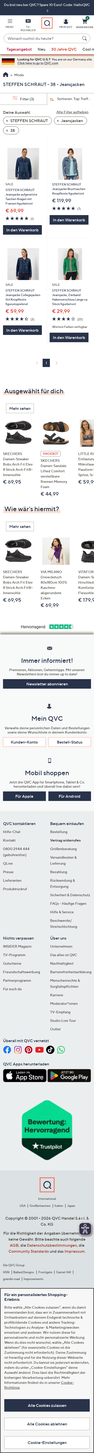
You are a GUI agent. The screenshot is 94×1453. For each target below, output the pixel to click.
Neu (41, 49)
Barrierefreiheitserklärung (70, 972)
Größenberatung (63, 849)
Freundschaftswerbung (21, 972)
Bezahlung (58, 872)
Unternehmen (61, 946)
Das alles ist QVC (63, 955)
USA (23, 1206)
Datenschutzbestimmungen (52, 1245)
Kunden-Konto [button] (24, 742)
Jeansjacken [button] (71, 120)
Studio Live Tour (63, 1020)
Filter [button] (26, 99)
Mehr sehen (20, 408)
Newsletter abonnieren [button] (47, 683)
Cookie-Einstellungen (47, 1442)
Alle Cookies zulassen (47, 1405)
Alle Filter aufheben (72, 112)
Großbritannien (40, 1206)
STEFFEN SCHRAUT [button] (29, 120)
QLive (8, 863)
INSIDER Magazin (17, 946)
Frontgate (45, 1272)
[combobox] (42, 38)
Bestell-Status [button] (69, 742)
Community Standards (29, 1251)
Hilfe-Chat (11, 832)
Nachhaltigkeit (61, 963)
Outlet (55, 1029)
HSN (6, 1272)
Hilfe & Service (62, 912)
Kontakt (9, 840)
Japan (71, 1206)
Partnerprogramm (17, 980)
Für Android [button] (69, 796)
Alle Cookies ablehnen (47, 1423)
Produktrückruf (15, 889)
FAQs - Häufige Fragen (68, 903)
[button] (10, 24)
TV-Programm (14, 955)
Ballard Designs (23, 1272)
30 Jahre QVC (64, 49)
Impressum (74, 1251)
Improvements (33, 1279)
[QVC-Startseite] (5, 75)
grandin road (11, 1279)
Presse (8, 872)
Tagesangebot (19, 49)
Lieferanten (12, 880)
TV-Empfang (60, 1012)
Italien (58, 1206)
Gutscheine (12, 963)
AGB (14, 1245)
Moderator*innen (64, 1003)
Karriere (56, 995)
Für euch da (12, 989)
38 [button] (12, 130)
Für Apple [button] (24, 796)
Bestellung (58, 832)
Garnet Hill (63, 1272)
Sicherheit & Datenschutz (70, 895)
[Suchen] (85, 38)
